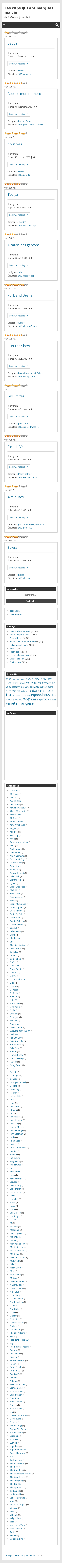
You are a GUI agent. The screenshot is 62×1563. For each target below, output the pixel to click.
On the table (15, 662)
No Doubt (14, 1309)
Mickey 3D (15, 1261)
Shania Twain (16, 1408)
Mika (12, 1264)
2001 (28, 683)
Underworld (15, 1494)
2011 (18, 687)
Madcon (14, 1226)
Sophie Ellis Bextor (18, 1429)
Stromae (14, 1439)
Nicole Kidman (17, 1298)
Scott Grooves (16, 1391)
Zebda (13, 1535)
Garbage (14, 1075)
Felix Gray (14, 1048)
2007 (52, 683)
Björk (12, 883)
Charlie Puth (15, 938)
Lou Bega (14, 1216)
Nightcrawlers (16, 1302)
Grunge (28, 695)
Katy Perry (15, 1161)
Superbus (14, 1446)
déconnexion (16, 614)
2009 (14, 687)
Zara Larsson (16, 1528)
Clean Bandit (16, 948)
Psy (11, 1343)
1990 (8, 679)
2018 (47, 687)
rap (39, 699)
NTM (12, 1312)
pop (25, 124)
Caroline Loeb (16, 924)
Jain (11, 1113)
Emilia (12, 1010)
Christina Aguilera (18, 945)
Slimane (13, 1422)
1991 (14, 679)
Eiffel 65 (13, 1000)
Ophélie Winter (17, 1322)
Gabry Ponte (16, 1065)
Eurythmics (15, 1024)
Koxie (12, 1168)
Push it (13, 648)
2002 (34, 683)
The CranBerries (17, 1477)
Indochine (14, 1106)
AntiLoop (14, 835)
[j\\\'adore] (26, 32)
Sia (11, 1412)
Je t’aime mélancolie (19, 645)
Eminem (14, 1013)
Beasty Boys (16, 862)
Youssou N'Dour (17, 1525)
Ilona (12, 1103)
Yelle (20, 272)
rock (35, 326)
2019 (51, 687)
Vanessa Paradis (17, 1497)
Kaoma (13, 1154)
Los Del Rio (15, 1212)
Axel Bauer (15, 852)
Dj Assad (14, 989)
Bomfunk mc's (17, 897)
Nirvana (13, 1305)
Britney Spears (17, 907)
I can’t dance (16, 651)
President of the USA (19, 1339)
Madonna (39, 524)
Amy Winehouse (17, 824)
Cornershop (15, 958)
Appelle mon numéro (24, 93)
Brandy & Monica (18, 904)
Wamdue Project (18, 1504)
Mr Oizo (13, 1278)
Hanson (13, 1092)
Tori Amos (15, 1490)
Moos (12, 1271)
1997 (48, 679)
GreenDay (14, 1089)
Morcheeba (15, 1274)
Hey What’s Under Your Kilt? (23, 641)
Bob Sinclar (15, 893)
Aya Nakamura (17, 855)
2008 (19, 74)
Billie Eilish (14, 876)
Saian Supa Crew (18, 1384)
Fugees (13, 1061)
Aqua (12, 838)
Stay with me (16, 638)
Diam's (13, 975)
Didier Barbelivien (18, 979)
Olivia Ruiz (14, 1319)
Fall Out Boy (15, 1037)
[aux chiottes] (5, 32)
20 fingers (14, 794)
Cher (12, 941)
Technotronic (16, 1460)
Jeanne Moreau (17, 1127)
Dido (12, 982)
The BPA (22, 222)
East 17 (13, 996)
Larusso (13, 1181)
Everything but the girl (20, 1030)
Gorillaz (13, 1085)
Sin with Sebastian (18, 1415)
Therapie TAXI (16, 1487)
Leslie (12, 1195)
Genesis (13, 1078)
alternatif (27, 326)
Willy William (15, 1518)
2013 (27, 686)
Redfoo (13, 1350)
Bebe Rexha (15, 866)
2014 (32, 687)
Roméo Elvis (15, 1370)
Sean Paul (14, 1398)
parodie (26, 175)
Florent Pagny (16, 1055)
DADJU (13, 962)
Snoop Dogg (16, 1425)
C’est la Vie (15, 446)
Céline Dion (15, 931)
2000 (22, 683)
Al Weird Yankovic (18, 807)
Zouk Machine (16, 1538)
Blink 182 (14, 890)
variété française (35, 124)
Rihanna (13, 1357)
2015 (36, 686)
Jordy (12, 1137)
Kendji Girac (15, 1164)
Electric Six (15, 1003)
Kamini (13, 1151)
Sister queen (15, 1418)
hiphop (32, 225)
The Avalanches (17, 1463)
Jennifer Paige (16, 1130)
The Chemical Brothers (20, 1473)
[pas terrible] (10, 32)
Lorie (12, 1209)
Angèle (13, 828)
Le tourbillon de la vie (20, 655)
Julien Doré (23, 423)
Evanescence (16, 1027)
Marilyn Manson (17, 1243)
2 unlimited (15, 790)
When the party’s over (20, 634)
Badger (13, 43)
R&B (33, 376)
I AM (12, 1099)
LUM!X (13, 1219)
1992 (18, 679)
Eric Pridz (14, 1020)
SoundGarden (16, 1432)
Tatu (12, 1456)
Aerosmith (15, 804)
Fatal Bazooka (17, 1041)
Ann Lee (14, 831)
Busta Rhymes (25, 373)
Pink (12, 1336)
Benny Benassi (17, 873)
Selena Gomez (17, 1401)
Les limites (15, 396)
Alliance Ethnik (16, 821)
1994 (28, 679)
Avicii (12, 845)
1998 (9, 683)
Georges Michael (18, 1082)
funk (22, 695)
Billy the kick (15, 879)
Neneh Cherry (16, 1288)
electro (26, 275)
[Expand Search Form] (57, 25)
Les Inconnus (16, 1192)
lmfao (12, 1202)
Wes (12, 1511)
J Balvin (13, 1109)
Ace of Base (15, 801)
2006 (46, 683)
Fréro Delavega (17, 1058)
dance (37, 690)
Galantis (13, 1072)
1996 (42, 679)
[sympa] (22, 32)
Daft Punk (14, 965)
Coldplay (14, 952)
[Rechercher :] (31, 594)
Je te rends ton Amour (20, 631)
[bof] (12, 32)
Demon (13, 972)
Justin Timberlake (26, 524)
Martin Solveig (24, 474)
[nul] (8, 32)
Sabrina (13, 1381)
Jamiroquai (15, 1116)
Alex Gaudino (16, 814)
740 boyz (14, 797)
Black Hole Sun (17, 658)
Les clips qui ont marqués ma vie (28, 10)
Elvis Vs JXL (15, 1007)
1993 (23, 679)
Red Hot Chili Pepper (19, 1346)
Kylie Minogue (16, 1178)
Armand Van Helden (19, 842)
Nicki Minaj (15, 1295)
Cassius (13, 927)
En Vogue (14, 1017)
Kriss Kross (15, 1171)
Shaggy (13, 1405)
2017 (42, 687)
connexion (15, 610)
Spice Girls (14, 1435)
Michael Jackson (17, 1257)
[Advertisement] (31, 747)
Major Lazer (15, 1236)
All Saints (14, 818)
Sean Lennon (16, 1394)
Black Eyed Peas (17, 886)
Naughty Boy (16, 1284)
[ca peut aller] (17, 32)
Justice (21, 574)
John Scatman (16, 1133)
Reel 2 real (15, 1353)
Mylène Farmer (25, 121)
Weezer (21, 322)
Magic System (16, 1233)
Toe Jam (13, 194)
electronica (16, 695)
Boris (12, 900)
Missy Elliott (15, 1267)
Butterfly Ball (16, 914)
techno (53, 699)
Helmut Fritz (15, 1096)
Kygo (12, 1175)
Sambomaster (16, 1387)
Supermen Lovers (18, 1449)
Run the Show (18, 345)
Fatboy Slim (15, 1044)
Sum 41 (13, 1442)
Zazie (12, 1532)
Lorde (12, 1206)
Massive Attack (17, 1250)
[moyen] (15, 32)
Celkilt (12, 934)
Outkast (13, 1326)
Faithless (14, 1034)
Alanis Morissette (18, 811)
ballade (24, 691)
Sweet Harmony (17, 1453)
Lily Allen (14, 1199)
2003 (40, 683)
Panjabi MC (15, 1329)
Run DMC (14, 1374)
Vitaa (12, 1501)
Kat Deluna (38, 373)
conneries (27, 74)
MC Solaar (15, 1254)
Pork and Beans (19, 295)
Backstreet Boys (17, 859)
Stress (12, 547)
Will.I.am (14, 1515)
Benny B (14, 869)
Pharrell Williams (17, 1332)
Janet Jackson (16, 1120)
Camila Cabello (17, 921)
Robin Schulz (16, 1367)
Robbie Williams (17, 1360)
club (29, 691)
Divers (21, 70)
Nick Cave (14, 1291)
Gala (12, 1068)
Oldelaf (13, 1315)
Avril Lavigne (16, 849)
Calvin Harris (15, 917)
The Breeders (16, 1470)
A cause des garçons (23, 245)
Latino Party (15, 1185)
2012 (22, 687)
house (34, 477)
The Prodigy (15, 1484)
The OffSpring (16, 1480)
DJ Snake (14, 993)
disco (25, 225)
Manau (13, 1240)
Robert (13, 1364)
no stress (14, 144)
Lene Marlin (15, 1188)
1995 (35, 679)
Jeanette (14, 1123)
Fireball (13, 1051)
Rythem (13, 1377)
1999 (16, 683)
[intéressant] (19, 32)
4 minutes (15, 497)
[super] (24, 32)
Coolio (13, 955)
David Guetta (16, 969)
